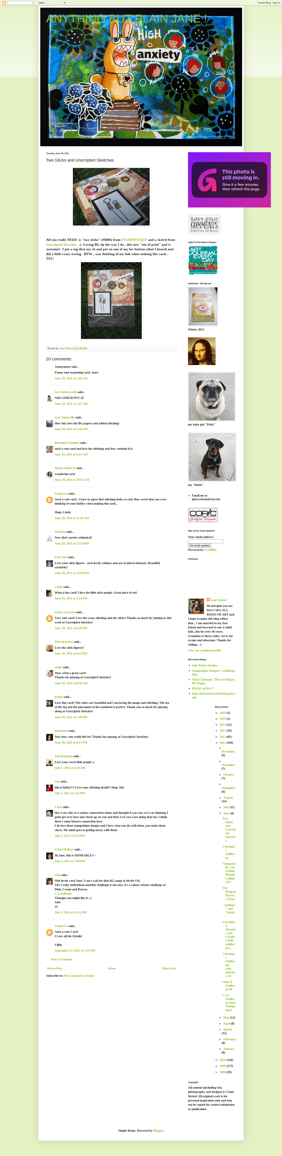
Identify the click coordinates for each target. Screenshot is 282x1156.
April (227, 1023)
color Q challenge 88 (229, 985)
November (228, 765)
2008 (223, 1072)
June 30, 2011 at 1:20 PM (71, 717)
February (229, 1039)
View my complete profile (204, 650)
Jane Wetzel (218, 600)
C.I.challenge (63, 893)
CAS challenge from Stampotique (229, 1003)
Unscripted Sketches (61, 244)
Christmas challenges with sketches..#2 (229, 965)
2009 (223, 1066)
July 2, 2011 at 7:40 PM (70, 861)
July (226, 807)
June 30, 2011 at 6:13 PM (71, 742)
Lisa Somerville (65, 417)
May (226, 1017)
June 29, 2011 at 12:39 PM (72, 573)
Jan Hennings (64, 756)
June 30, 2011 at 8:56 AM (71, 683)
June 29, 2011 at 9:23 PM (71, 653)
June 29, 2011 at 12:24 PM (72, 543)
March (227, 1029)
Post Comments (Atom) (79, 975)
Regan (59, 696)
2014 (223, 724)
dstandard (61, 730)
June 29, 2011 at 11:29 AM (72, 518)
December (228, 751)
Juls (57, 781)
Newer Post (54, 968)
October (228, 774)
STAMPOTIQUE (134, 240)
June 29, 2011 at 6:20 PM (71, 628)
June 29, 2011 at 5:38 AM (71, 429)
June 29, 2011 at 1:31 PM (71, 598)
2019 (223, 712)
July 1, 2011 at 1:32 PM (70, 793)
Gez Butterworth (66, 392)
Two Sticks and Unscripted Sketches (229, 829)
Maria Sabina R (65, 468)
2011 (223, 742)
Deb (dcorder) (64, 641)
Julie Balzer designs (204, 665)
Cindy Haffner (64, 849)
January (228, 1048)
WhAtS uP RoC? (203, 688)
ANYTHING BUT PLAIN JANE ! (126, 18)
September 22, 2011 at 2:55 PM (75, 950)
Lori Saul (61, 557)
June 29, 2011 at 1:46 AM (71, 378)
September (229, 788)
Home (112, 968)
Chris (58, 807)
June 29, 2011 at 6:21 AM (71, 454)
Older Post (169, 968)
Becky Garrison (65, 612)
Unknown (61, 493)
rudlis (58, 667)
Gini (57, 875)
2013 (223, 730)
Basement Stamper (67, 442)
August (228, 797)
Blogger (158, 1130)
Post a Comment (61, 959)
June (226, 813)
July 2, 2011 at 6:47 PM (70, 835)
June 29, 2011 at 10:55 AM (72, 479)
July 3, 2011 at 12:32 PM (71, 912)
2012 (223, 736)
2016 (223, 718)
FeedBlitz (210, 549)
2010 (223, 1060)
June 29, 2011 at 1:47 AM (71, 403)
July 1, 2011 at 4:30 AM (70, 767)
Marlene (60, 531)
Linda (59, 586)
